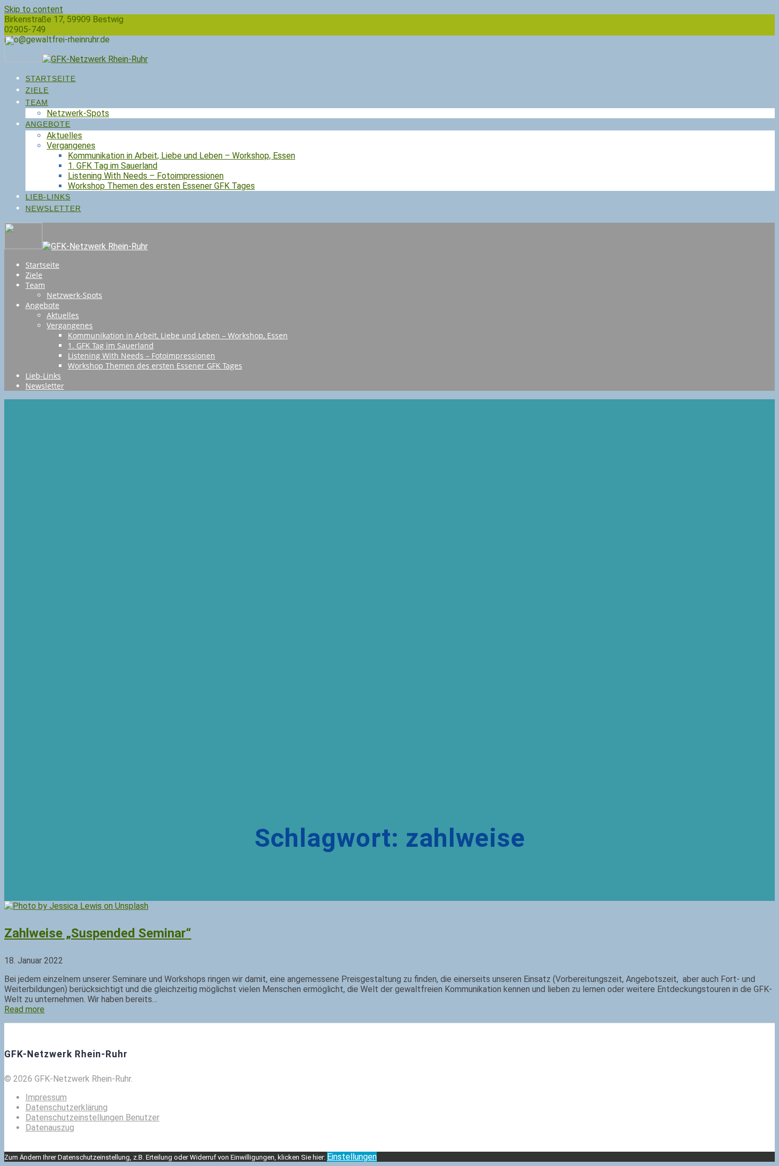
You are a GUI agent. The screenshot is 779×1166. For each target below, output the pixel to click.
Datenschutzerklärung (66, 1107)
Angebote (47, 124)
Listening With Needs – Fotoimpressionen (146, 176)
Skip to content (33, 9)
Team (36, 102)
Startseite (50, 78)
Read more (24, 1009)
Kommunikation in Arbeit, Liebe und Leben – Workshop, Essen (181, 156)
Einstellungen (352, 1157)
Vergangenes (71, 146)
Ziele (37, 90)
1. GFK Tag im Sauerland (112, 166)
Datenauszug (49, 1128)
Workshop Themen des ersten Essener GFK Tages (161, 186)
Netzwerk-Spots (78, 113)
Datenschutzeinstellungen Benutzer (92, 1117)
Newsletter (53, 208)
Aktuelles (64, 135)
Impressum (46, 1097)
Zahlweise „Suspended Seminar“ (97, 933)
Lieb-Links (47, 196)
